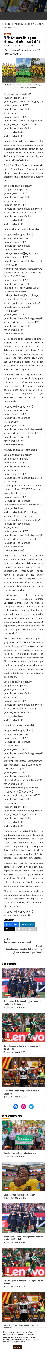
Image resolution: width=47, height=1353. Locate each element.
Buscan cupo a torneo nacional (17, 940)
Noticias (7, 34)
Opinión (6, 1147)
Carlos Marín (10, 1008)
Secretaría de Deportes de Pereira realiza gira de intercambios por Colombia (24, 949)
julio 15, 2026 (21, 1156)
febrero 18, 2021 (27, 46)
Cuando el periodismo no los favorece (20, 1153)
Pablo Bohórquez (12, 46)
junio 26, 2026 (21, 1198)
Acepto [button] (17, 1347)
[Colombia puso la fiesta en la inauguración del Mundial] (23, 1027)
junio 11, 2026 (21, 1052)
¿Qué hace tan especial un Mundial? (19, 1194)
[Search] (42, 15)
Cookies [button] (7, 1347)
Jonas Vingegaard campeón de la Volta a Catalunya (21, 1092)
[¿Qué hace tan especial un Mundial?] (23, 1176)
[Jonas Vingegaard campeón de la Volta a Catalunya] (23, 1072)
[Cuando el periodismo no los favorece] (23, 1135)
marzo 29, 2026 (22, 1097)
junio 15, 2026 (21, 1007)
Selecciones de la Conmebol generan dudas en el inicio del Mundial (23, 1003)
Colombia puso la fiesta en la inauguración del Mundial (22, 1047)
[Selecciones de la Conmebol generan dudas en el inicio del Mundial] (23, 983)
